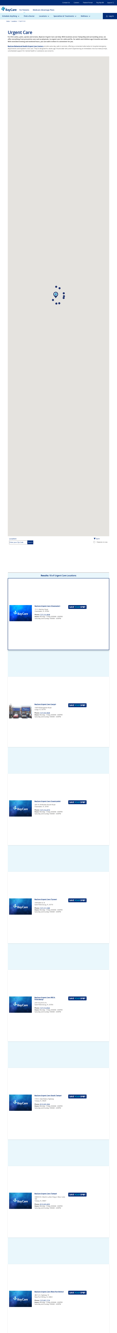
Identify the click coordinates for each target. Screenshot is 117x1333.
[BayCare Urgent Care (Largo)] (20, 711)
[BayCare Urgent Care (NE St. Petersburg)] (20, 1004)
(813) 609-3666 (45, 1104)
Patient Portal (88, 3)
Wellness (84, 16)
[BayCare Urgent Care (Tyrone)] (20, 906)
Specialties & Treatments (64, 16)
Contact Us (66, 3)
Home (8, 21)
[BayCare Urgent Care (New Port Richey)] (20, 1299)
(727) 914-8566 (45, 1008)
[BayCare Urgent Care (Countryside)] (20, 808)
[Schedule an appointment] (77, 607)
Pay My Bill (100, 3)
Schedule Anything (9, 16)
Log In (111, 16)
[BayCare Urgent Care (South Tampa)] (20, 1103)
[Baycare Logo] (9, 9)
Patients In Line (102, 542)
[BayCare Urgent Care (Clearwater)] (20, 613)
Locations (43, 16)
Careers (76, 3)
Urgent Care (22, 21)
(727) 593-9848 (45, 713)
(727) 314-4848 (45, 615)
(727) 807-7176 (45, 1300)
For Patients (24, 10)
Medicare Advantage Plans (43, 10)
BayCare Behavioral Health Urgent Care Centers (25, 46)
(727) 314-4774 (45, 810)
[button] (55, 295)
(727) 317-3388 (45, 908)
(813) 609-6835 (45, 1204)
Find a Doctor (29, 16)
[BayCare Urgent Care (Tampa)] (20, 1201)
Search (109, 3)
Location (13, 539)
